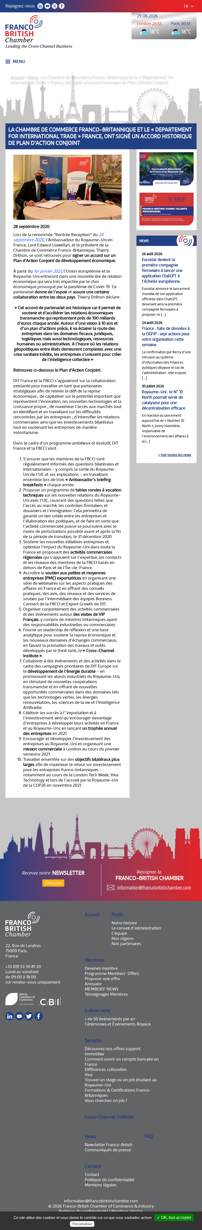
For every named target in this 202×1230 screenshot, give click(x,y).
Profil (117, 914)
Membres (94, 960)
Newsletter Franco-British (109, 1144)
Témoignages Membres (106, 994)
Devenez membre (101, 968)
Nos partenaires (126, 943)
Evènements (98, 1010)
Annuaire (93, 984)
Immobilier (94, 1054)
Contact (93, 1166)
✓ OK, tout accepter (174, 1217)
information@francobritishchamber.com (154, 887)
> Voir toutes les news (174, 455)
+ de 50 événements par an (110, 1019)
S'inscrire (53, 883)
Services (93, 1040)
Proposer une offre (102, 978)
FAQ (148, 1136)
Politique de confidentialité (109, 1179)
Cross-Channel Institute (109, 1117)
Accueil (17, 77)
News (33, 77)
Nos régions (123, 938)
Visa (88, 1074)
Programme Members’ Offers (112, 973)
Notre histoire (124, 923)
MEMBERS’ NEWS (101, 989)
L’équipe (119, 933)
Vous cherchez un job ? (106, 1100)
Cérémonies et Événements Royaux (118, 1024)
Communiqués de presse (108, 1150)
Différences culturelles (106, 1069)
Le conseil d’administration (136, 928)
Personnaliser (82, 1224)
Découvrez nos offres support (112, 1048)
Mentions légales (101, 1185)
